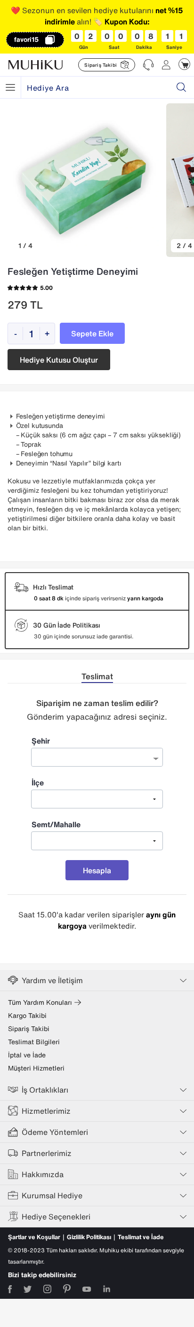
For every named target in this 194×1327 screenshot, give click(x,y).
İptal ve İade (27, 1055)
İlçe (38, 782)
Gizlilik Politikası (89, 1237)
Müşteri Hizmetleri (36, 1068)
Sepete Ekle (92, 333)
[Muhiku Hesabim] (166, 64)
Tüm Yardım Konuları (40, 1002)
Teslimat (97, 676)
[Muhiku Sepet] (184, 64)
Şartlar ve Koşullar (34, 1237)
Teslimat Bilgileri (34, 1042)
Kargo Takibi (27, 1015)
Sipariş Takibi (28, 1028)
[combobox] (97, 757)
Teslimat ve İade (141, 1237)
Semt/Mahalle (56, 824)
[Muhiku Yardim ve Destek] (148, 64)
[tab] (97, 676)
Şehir (41, 741)
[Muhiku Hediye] (10, 87)
